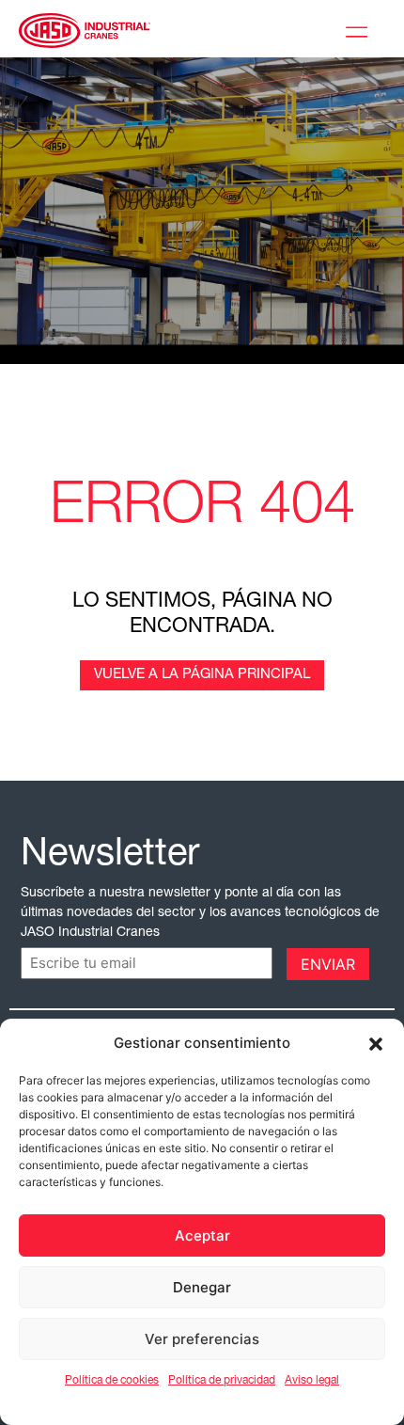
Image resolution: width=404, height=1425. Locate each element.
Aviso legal (312, 1380)
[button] (375, 1043)
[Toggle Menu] (361, 29)
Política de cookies (112, 1380)
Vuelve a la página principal (202, 675)
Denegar (202, 1287)
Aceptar (202, 1235)
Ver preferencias (202, 1339)
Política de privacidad (221, 1380)
